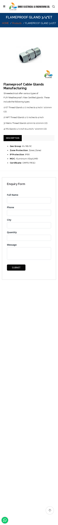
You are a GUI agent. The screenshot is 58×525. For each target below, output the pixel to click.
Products (17, 23)
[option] (29, 54)
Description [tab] (12, 138)
